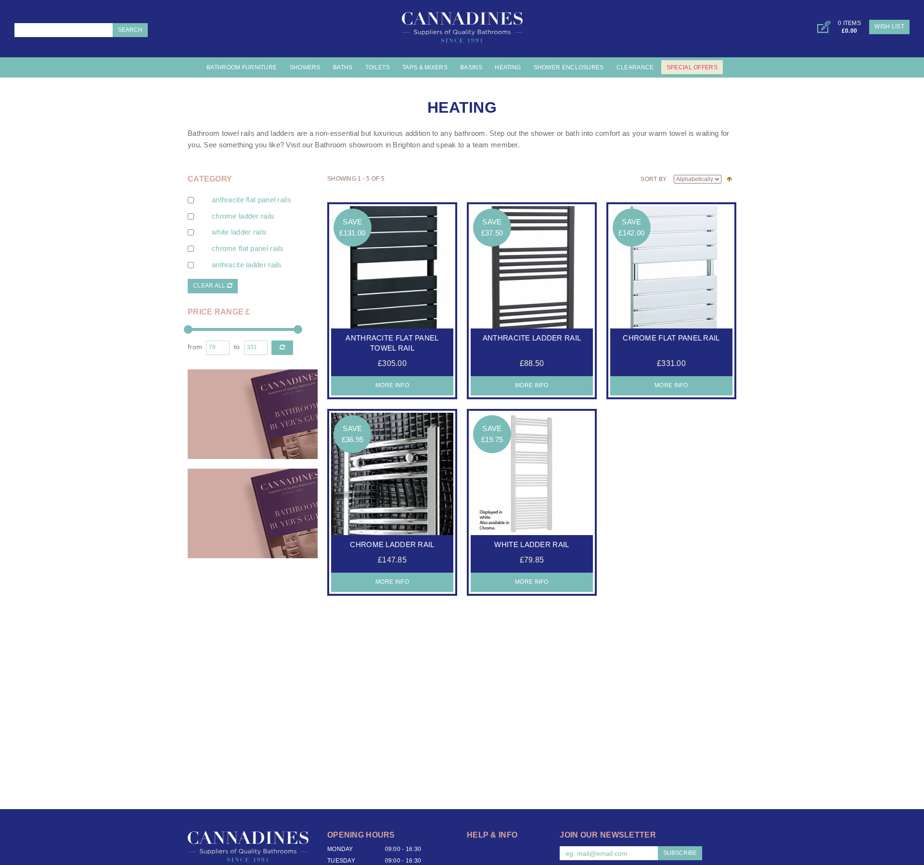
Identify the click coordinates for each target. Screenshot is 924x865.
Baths (342, 67)
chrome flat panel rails (248, 248)
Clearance (635, 67)
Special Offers (692, 67)
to (237, 347)
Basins (471, 67)
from (195, 347)
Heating (508, 67)
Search (130, 29)
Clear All (210, 285)
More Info (392, 385)
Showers (305, 67)
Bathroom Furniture (241, 67)
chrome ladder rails (243, 216)
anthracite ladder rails (247, 265)
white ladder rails (239, 232)
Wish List (889, 26)
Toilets (377, 67)
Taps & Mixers (425, 67)
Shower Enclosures (569, 67)
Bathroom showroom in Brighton (367, 145)
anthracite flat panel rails (251, 200)
